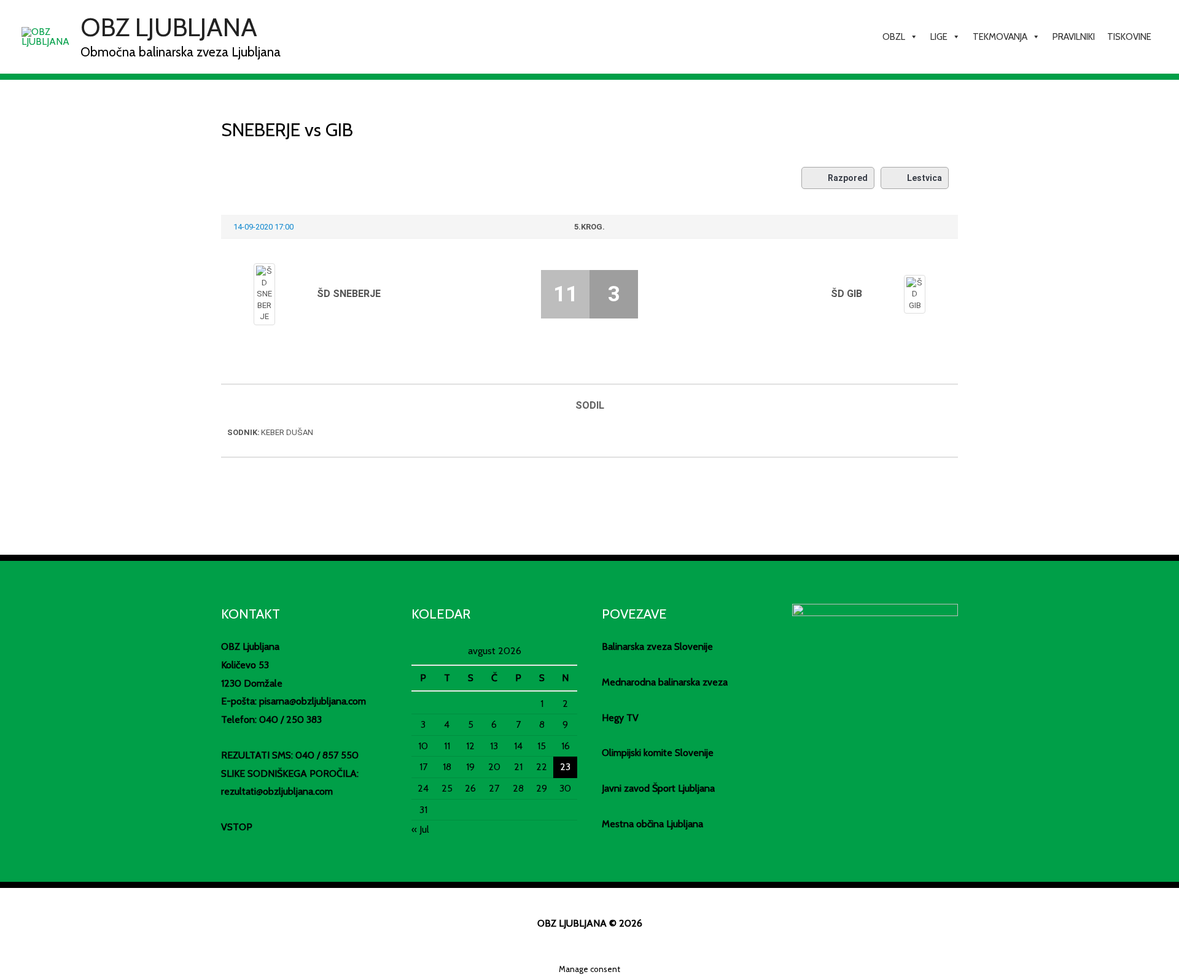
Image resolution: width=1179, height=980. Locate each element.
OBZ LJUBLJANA (168, 27)
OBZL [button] (893, 36)
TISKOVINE (1129, 36)
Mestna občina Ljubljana (652, 824)
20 (494, 767)
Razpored (848, 178)
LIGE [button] (938, 36)
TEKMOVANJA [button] (1000, 36)
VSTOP (236, 827)
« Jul (420, 829)
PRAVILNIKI (1074, 36)
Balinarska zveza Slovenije (657, 646)
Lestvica (924, 178)
